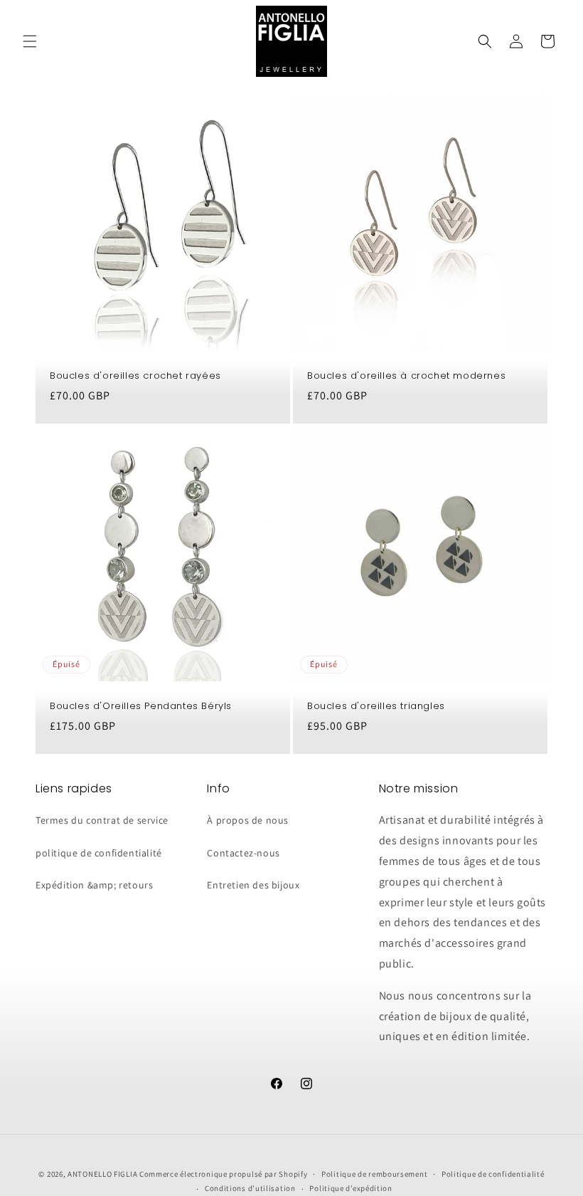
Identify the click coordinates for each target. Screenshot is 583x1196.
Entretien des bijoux (253, 884)
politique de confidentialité (99, 852)
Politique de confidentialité (493, 1174)
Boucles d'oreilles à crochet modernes (406, 376)
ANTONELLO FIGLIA (102, 1174)
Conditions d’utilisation (250, 1188)
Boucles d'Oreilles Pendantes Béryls (141, 707)
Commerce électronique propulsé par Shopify (223, 1174)
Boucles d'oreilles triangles (376, 707)
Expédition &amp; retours (94, 884)
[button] (30, 41)
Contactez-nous (243, 852)
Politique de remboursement (374, 1174)
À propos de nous (248, 820)
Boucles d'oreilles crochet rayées (135, 376)
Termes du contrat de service (102, 820)
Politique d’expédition (350, 1188)
